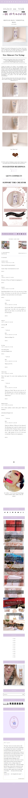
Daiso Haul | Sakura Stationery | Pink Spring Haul (14, 592)
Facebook (5, 179)
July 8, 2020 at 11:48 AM (11, 422)
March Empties (14, 169)
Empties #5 (14, 171)
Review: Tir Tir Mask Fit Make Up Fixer (14, 526)
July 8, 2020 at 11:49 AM (11, 304)
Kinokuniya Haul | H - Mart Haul (14, 625)
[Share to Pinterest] (21, 233)
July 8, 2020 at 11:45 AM (11, 387)
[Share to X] (17, 233)
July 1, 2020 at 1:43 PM (7, 373)
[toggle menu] (2, 2)
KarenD (3, 287)
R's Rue (3, 345)
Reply (2, 271)
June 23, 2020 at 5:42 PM (7, 277)
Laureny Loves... (5, 261)
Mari (2, 275)
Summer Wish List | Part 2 (14, 614)
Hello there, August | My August (14, 537)
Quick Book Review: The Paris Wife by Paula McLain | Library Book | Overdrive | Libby (14, 603)
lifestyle (5, 233)
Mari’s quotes (7, 742)
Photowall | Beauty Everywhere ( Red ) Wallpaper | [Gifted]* (14, 548)
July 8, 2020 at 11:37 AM (11, 334)
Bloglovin (18, 179)
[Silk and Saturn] (14, 722)
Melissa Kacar (4, 403)
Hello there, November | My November (14, 581)
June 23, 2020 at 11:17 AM (7, 262)
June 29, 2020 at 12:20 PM (7, 288)
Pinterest (23, 179)
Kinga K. (3, 320)
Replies (8, 300)
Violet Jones (4, 371)
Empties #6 (14, 170)
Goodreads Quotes (21, 778)
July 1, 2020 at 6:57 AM (7, 346)
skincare (11, 233)
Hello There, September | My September (14, 559)
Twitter (8, 179)
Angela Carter (6, 775)
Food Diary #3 (22, 253)
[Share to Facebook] (19, 233)
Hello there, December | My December (14, 570)
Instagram (13, 179)
